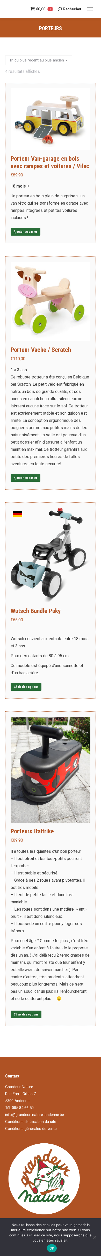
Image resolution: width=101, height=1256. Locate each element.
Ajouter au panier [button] (25, 232)
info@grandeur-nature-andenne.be (34, 1114)
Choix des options (26, 687)
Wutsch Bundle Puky (36, 611)
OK (51, 1248)
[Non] (94, 1237)
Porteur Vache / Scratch (41, 349)
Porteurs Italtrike (32, 831)
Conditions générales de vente (31, 1128)
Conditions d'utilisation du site (30, 1121)
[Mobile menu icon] (90, 9)
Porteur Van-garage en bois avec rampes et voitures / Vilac (50, 162)
